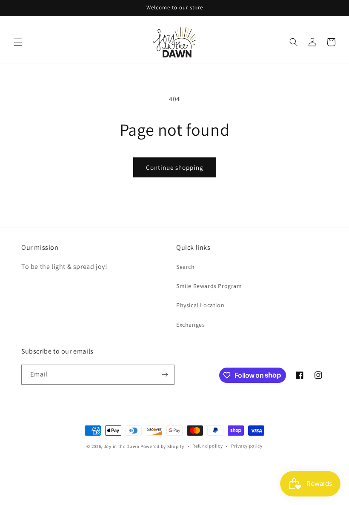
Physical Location (200, 305)
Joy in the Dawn (122, 446)
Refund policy (207, 446)
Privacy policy (247, 446)
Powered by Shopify (162, 446)
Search (185, 267)
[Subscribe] (164, 375)
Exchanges (190, 324)
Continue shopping (174, 167)
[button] (18, 42)
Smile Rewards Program (209, 286)
